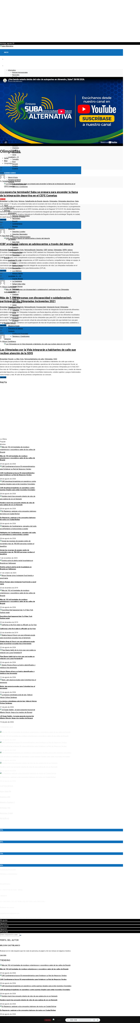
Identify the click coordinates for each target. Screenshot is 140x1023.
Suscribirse (4, 926)
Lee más (3, 220)
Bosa (14, 161)
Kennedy (15, 164)
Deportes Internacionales (21, 237)
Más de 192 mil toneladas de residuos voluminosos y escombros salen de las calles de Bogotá (17, 458)
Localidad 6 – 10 (13, 157)
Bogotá (14, 221)
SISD (55, 359)
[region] (70, 21)
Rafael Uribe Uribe (18, 284)
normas (50, 250)
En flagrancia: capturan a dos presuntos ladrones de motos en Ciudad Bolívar (18, 519)
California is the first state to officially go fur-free (18, 629)
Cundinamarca (17, 224)
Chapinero (15, 148)
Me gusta (3, 920)
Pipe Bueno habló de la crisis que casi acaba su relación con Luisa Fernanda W (17, 657)
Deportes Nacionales (19, 234)
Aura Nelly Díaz (7, 236)
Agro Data (15, 242)
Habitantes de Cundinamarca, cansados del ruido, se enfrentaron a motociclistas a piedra (18, 534)
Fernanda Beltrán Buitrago (11, 181)
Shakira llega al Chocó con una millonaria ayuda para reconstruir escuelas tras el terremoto (17, 643)
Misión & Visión (13, 177)
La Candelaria (17, 281)
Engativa (15, 168)
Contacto (11, 331)
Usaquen (15, 294)
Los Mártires (17, 271)
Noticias (21, 201)
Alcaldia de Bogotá (35, 201)
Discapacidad (41, 307)
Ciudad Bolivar (17, 287)
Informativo (12, 70)
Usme (14, 155)
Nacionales (15, 75)
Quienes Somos (10, 173)
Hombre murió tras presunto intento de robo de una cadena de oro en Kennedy (17, 504)
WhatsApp (4, 932)
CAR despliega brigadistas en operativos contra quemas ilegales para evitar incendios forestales (17, 489)
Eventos (15, 247)
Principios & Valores (14, 179)
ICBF (45, 250)
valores (70, 250)
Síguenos (3, 923)
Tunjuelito (15, 159)
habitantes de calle (37, 359)
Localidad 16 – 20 (14, 276)
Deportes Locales (18, 232)
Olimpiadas (53, 201)
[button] (70, 37)
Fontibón (15, 166)
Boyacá (15, 226)
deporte (46, 201)
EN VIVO (2, 199)
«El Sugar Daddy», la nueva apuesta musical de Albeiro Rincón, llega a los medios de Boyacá (17, 717)
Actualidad (3, 201)
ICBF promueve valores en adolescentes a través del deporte (36, 244)
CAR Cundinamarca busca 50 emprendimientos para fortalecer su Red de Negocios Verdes (17, 474)
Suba (27, 201)
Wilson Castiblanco (9, 287)
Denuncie (7, 339)
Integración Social (53, 307)
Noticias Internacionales (20, 72)
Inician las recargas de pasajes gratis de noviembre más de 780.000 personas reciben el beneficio (17, 552)
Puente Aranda (17, 279)
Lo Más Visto (13, 201)
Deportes (11, 229)
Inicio (6, 52)
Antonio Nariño (17, 273)
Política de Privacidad (20, 334)
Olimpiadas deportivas (66, 201)
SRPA (65, 250)
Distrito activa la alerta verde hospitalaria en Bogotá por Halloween (16, 568)
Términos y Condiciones (21, 336)
